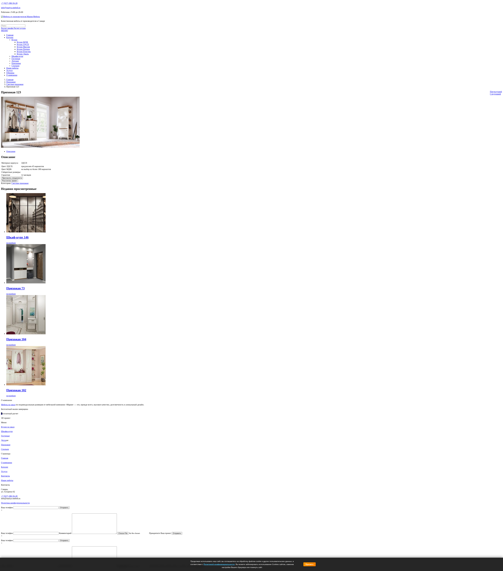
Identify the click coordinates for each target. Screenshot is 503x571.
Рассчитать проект (9, 181)
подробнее (11, 243)
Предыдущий (496, 92)
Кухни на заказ (7, 427)
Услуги (4, 471)
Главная (9, 79)
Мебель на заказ (8, 405)
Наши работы (7, 480)
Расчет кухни (20, 28)
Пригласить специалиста (12, 178)
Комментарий (65, 533)
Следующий (495, 94)
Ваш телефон (7, 507)
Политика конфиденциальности (15, 503)
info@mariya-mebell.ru (10, 8)
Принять (309, 564)
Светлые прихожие (14, 84)
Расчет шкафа (7, 28)
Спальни (5, 449)
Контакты (5, 476)
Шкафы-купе (7, 431)
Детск (3, 440)
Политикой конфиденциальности (219, 564)
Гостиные (5, 436)
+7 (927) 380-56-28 (9, 3)
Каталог (4, 467)
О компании (6, 462)
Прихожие (11, 82)
